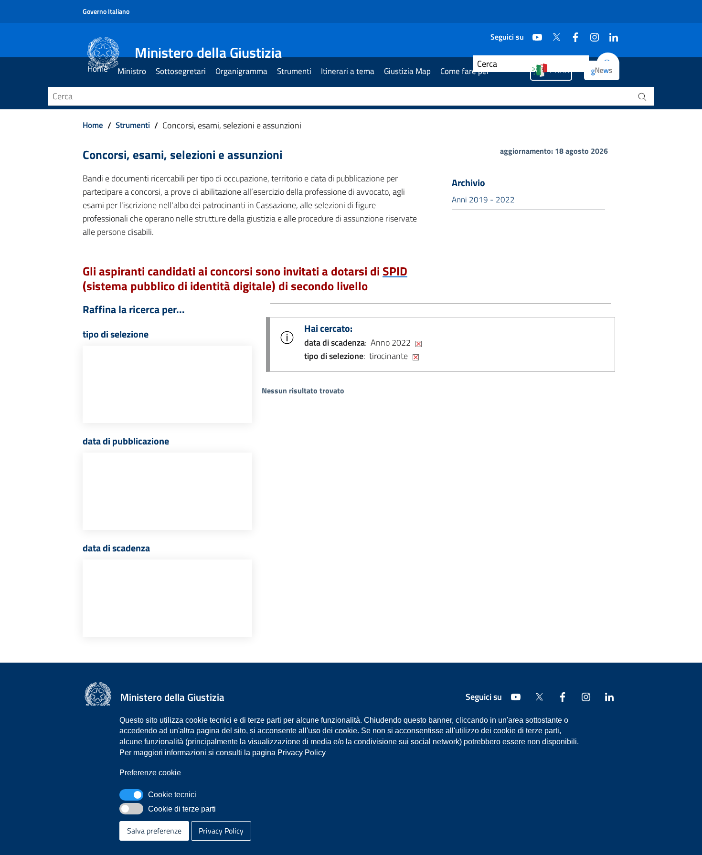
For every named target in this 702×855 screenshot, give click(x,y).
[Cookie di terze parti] (131, 808)
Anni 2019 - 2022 (483, 199)
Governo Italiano (106, 11)
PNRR (559, 69)
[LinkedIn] (609, 33)
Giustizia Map (407, 71)
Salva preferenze (154, 830)
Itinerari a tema (347, 71)
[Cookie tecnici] (131, 795)
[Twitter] (552, 33)
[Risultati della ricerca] (642, 96)
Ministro (131, 71)
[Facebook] (571, 33)
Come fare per (464, 71)
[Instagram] (590, 33)
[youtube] (533, 33)
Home (97, 69)
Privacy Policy (221, 830)
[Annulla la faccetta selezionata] (419, 343)
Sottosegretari (181, 71)
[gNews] (601, 70)
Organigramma (241, 71)
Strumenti (294, 71)
